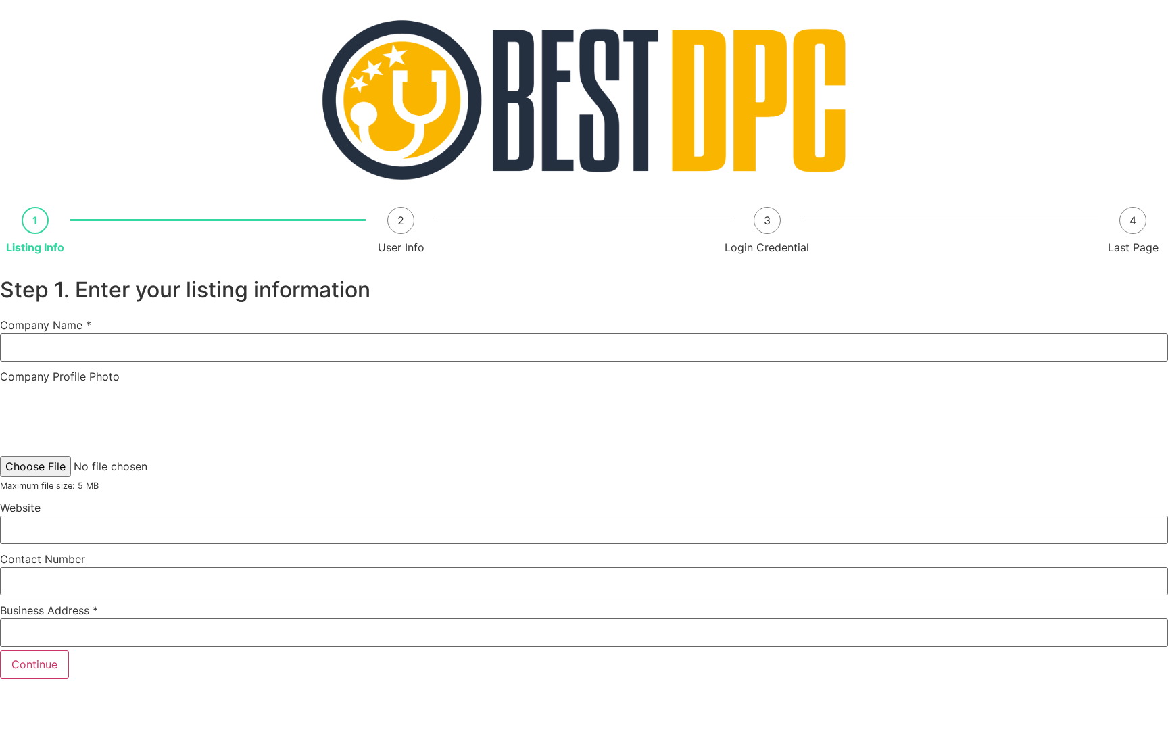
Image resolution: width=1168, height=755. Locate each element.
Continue (34, 664)
